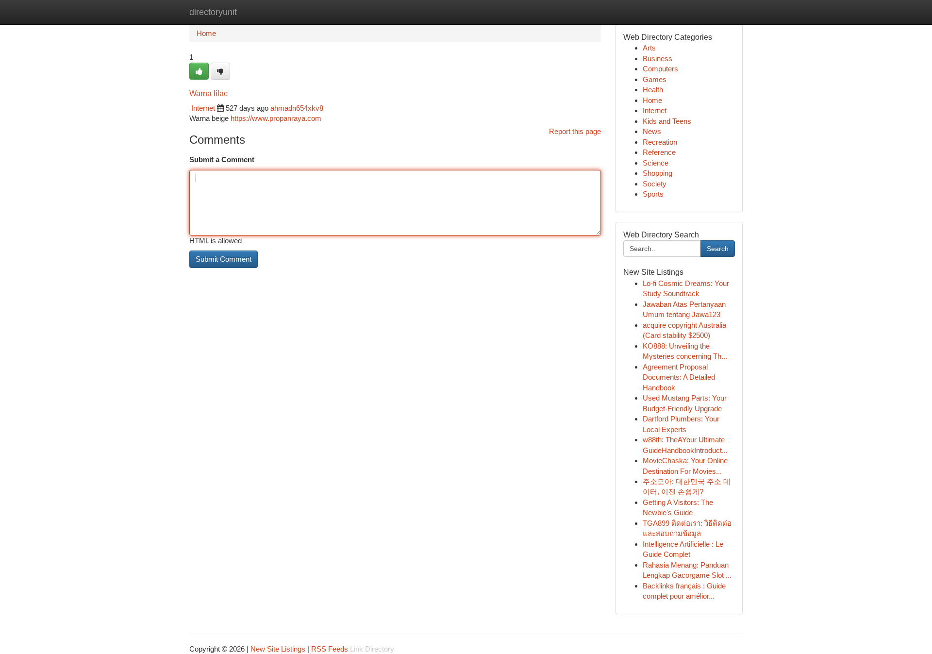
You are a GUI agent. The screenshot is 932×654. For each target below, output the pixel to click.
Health (653, 89)
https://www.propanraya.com (276, 118)
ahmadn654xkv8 (296, 108)
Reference (659, 152)
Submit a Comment (221, 159)
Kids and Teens (667, 121)
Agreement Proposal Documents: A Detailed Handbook (679, 377)
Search (718, 248)
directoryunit (213, 12)
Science (655, 163)
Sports (653, 194)
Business (657, 58)
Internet (203, 108)
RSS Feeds (329, 649)
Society (654, 184)
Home (206, 33)
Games (654, 79)
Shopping (657, 173)
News (652, 131)
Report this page (575, 131)
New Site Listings (277, 649)
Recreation (660, 142)
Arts (649, 48)
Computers (660, 69)
